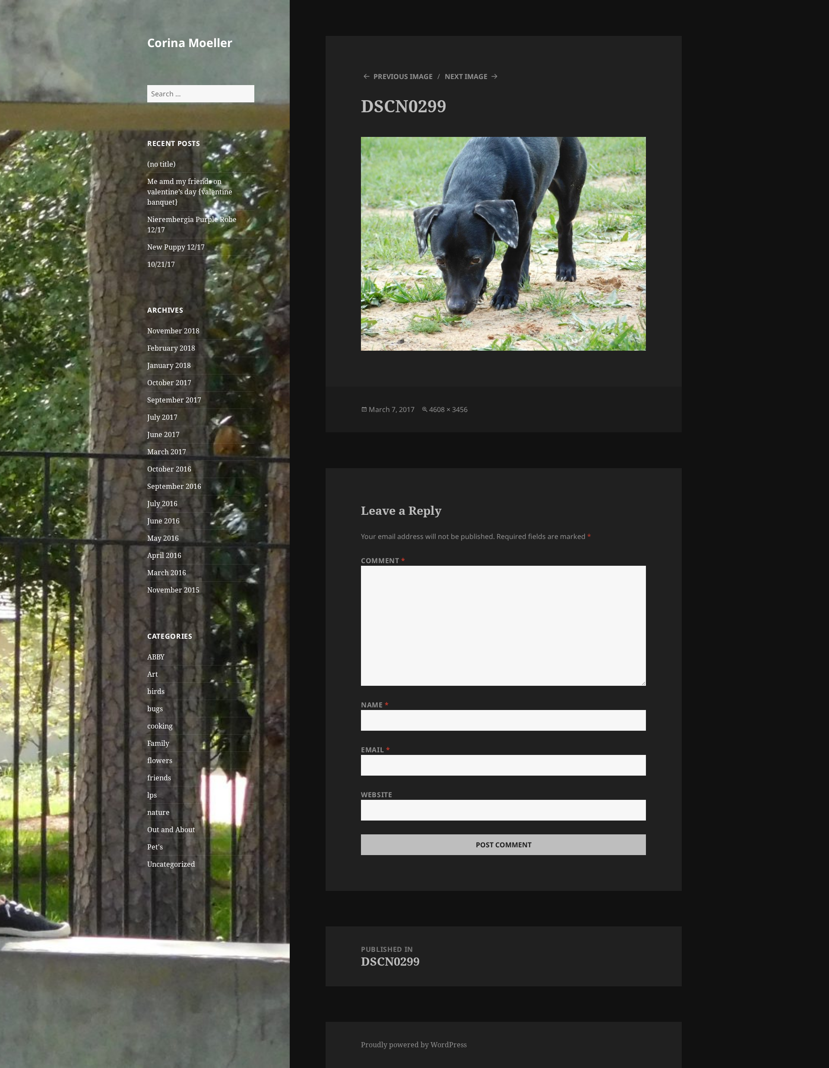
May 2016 (163, 538)
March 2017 (166, 451)
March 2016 (166, 572)
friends (159, 778)
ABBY (156, 657)
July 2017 (162, 417)
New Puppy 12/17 (176, 247)
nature (158, 812)
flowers (159, 760)
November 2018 (173, 331)
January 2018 (169, 365)
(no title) (161, 164)
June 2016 (163, 521)
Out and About (171, 829)
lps (152, 795)
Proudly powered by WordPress (414, 1044)
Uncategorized (171, 864)
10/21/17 (161, 264)
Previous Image (403, 76)
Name (375, 705)
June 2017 (163, 434)
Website (376, 794)
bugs (155, 708)
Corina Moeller (189, 43)
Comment (383, 560)
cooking (160, 726)
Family (158, 743)
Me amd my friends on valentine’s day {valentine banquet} (189, 192)
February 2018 (171, 348)
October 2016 (169, 469)
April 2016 (164, 555)
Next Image (466, 76)
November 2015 (173, 590)
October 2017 (169, 382)
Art (152, 674)
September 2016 (174, 486)
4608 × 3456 (448, 409)
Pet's (155, 847)
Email (375, 749)
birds (156, 691)
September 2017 (174, 400)
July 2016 (162, 503)
